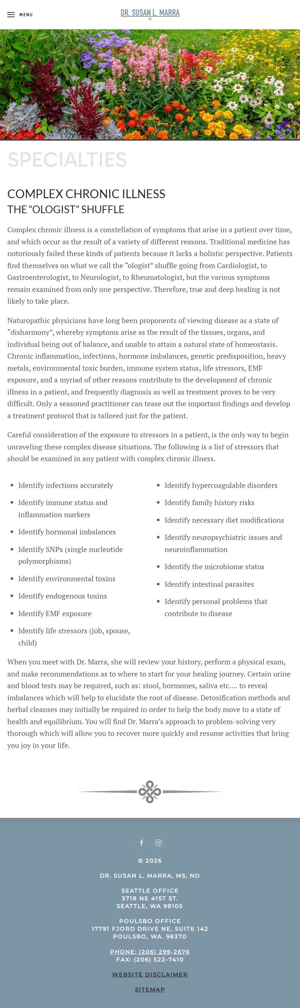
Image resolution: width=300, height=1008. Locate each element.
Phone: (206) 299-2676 (150, 951)
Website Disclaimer (150, 974)
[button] (20, 14)
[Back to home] (150, 14)
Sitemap (150, 989)
